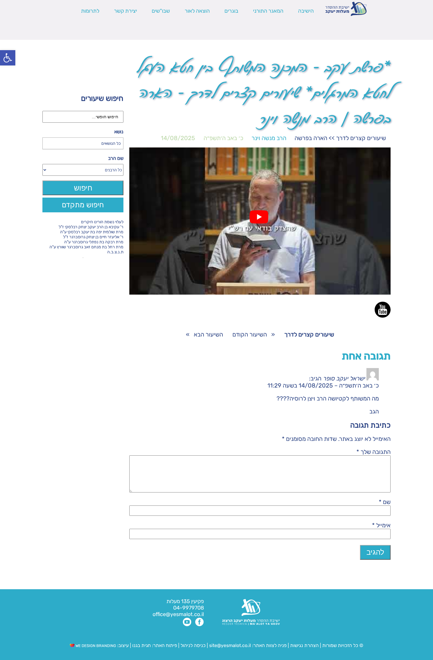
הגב (374, 411)
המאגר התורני (268, 11)
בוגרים (231, 11)
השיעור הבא (208, 334)
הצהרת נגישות (304, 645)
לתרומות (90, 11)
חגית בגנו (141, 645)
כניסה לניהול (193, 645)
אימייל (381, 525)
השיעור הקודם (249, 334)
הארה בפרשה (311, 138)
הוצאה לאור (197, 11)
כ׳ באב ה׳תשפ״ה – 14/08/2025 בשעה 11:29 (323, 385)
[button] (7, 57)
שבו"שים (161, 11)
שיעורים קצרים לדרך (361, 138)
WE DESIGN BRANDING (95, 645)
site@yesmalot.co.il (230, 645)
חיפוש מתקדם (83, 205)
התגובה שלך (373, 451)
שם (385, 501)
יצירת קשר (125, 11)
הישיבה (306, 11)
